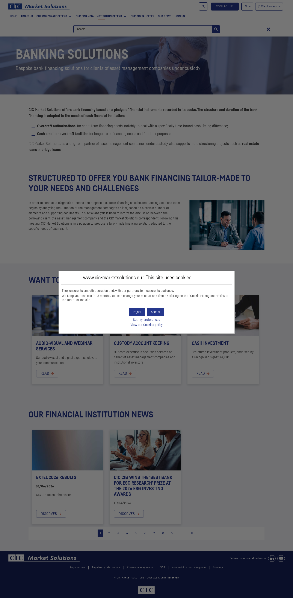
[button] (155, 312)
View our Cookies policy (146, 325)
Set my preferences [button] (146, 319)
